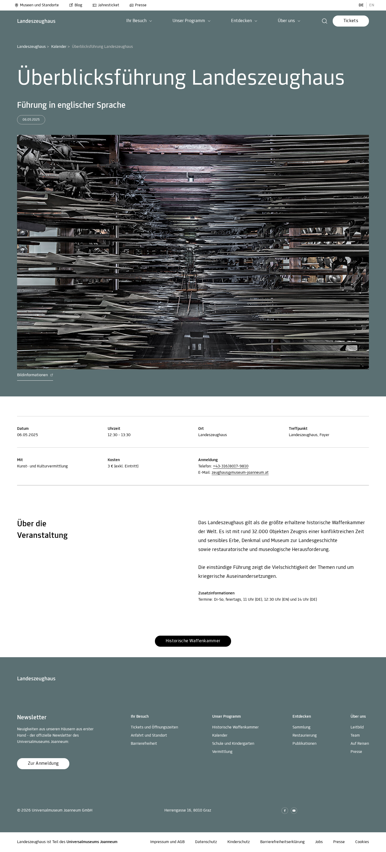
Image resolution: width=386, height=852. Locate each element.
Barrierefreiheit (144, 744)
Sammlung (301, 727)
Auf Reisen (360, 744)
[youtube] (294, 810)
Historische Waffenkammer (235, 727)
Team (355, 735)
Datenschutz (206, 842)
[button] (139, 21)
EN (371, 5)
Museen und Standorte (39, 5)
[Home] (36, 21)
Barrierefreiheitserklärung (282, 842)
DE (361, 5)
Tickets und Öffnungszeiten (154, 727)
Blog (78, 5)
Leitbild (357, 727)
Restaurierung (305, 735)
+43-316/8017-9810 (230, 466)
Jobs (319, 842)
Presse (141, 5)
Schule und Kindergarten (233, 744)
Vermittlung (222, 752)
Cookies (362, 842)
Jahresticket (108, 5)
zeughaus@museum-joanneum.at (240, 473)
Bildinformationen (33, 375)
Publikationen (304, 744)
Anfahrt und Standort (149, 735)
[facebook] (284, 810)
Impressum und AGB (167, 842)
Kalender (58, 47)
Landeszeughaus (31, 47)
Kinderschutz (238, 842)
